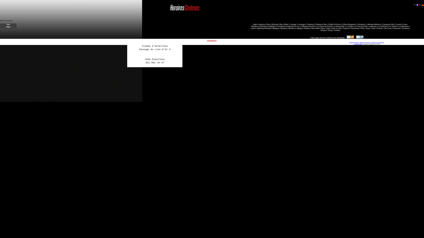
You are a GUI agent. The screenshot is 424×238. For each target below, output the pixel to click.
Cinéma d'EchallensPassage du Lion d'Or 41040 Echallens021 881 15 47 (155, 54)
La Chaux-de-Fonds (324, 26)
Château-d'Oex (321, 24)
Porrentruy (355, 28)
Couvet (398, 24)
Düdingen (272, 26)
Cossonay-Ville (388, 24)
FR (414, 4)
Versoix (323, 30)
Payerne (346, 28)
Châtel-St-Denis (334, 24)
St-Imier (380, 28)
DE (420, 4)
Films (8, 24)
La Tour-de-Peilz (361, 26)
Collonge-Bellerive (373, 24)
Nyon (323, 28)
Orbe (328, 28)
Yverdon (337, 30)
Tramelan (405, 28)
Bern (269, 24)
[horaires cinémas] (185, 11)
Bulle (286, 24)
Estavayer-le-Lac (293, 26)
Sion (373, 28)
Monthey (283, 28)
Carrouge (301, 24)
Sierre (368, 28)
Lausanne (373, 26)
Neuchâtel (315, 28)
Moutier (307, 28)
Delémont (263, 26)
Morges (300, 28)
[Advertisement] (125, 26)
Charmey (310, 24)
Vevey (330, 30)
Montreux (292, 28)
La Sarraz (349, 26)
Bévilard (275, 24)
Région (8, 27)
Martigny (275, 28)
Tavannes (396, 28)
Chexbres (361, 24)
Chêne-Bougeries (349, 24)
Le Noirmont (383, 26)
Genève (312, 26)
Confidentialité (358, 44)
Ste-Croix (387, 28)
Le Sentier (393, 26)
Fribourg (304, 26)
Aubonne (261, 24)
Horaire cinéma (354, 42)
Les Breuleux (403, 26)
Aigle (255, 24)
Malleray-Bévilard (264, 28)
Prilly (362, 28)
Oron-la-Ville (337, 28)
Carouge (293, 24)
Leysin (253, 28)
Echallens (281, 26)
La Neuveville (339, 26)
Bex (281, 24)
